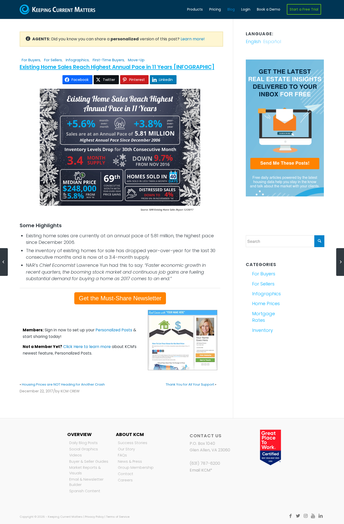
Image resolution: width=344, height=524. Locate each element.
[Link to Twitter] (298, 516)
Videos (75, 455)
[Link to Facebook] (290, 516)
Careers (125, 480)
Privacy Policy (94, 517)
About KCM (130, 434)
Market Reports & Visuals (85, 470)
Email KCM (200, 470)
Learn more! (193, 39)
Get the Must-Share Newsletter (120, 298)
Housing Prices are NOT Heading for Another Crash (63, 384)
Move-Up (136, 60)
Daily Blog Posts (83, 442)
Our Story (126, 449)
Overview (79, 434)
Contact (125, 473)
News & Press (130, 461)
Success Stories (132, 442)
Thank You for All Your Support (190, 384)
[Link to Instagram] (305, 516)
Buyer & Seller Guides (88, 461)
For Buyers (31, 60)
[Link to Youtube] (313, 516)
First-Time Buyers (108, 60)
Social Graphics (83, 449)
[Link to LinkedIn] (320, 516)
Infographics (77, 60)
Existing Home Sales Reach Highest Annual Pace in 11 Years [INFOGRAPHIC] (117, 67)
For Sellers (53, 60)
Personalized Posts (113, 330)
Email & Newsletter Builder (86, 482)
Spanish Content (84, 490)
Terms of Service (117, 517)
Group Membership (136, 467)
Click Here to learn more (87, 346)
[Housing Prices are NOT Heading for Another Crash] (4, 262)
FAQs (122, 455)
